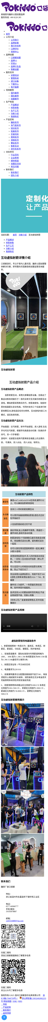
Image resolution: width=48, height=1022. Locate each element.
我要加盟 (15, 69)
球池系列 (15, 128)
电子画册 (15, 87)
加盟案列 (15, 99)
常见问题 (15, 167)
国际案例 (15, 96)
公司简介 (15, 40)
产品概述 (15, 105)
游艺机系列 (16, 149)
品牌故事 (15, 43)
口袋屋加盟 (16, 58)
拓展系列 (15, 131)
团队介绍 (15, 175)
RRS (20, 1001)
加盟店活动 (16, 164)
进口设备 (15, 81)
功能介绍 (15, 114)
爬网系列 (15, 137)
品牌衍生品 (16, 66)
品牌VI (14, 61)
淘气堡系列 (16, 125)
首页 (8, 34)
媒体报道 (15, 161)
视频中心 (15, 52)
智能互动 (15, 146)
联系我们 (15, 172)
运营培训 (15, 75)
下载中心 (15, 84)
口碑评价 (15, 49)
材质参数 (15, 108)
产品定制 (6, 1007)
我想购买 (15, 116)
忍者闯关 (15, 134)
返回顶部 (6, 1013)
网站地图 (7, 1001)
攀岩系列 (15, 143)
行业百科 (15, 155)
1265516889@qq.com (14, 921)
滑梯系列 (15, 140)
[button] (44, 325)
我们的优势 (16, 46)
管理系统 (15, 78)
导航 (4, 1004)
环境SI (13, 63)
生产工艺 (15, 111)
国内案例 (15, 93)
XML (15, 1001)
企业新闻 (15, 158)
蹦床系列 (15, 122)
